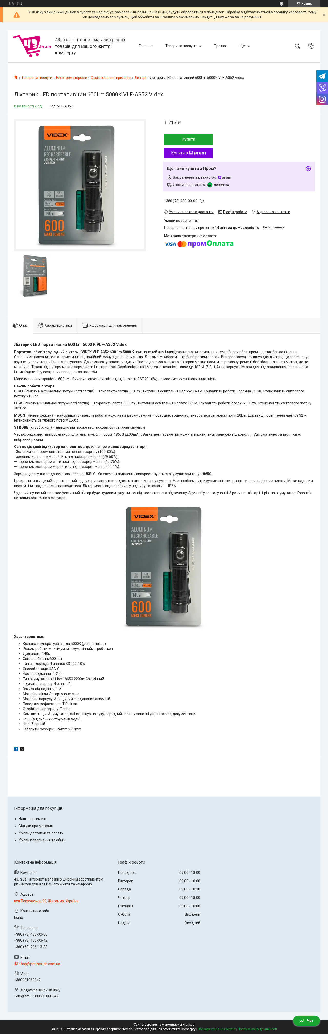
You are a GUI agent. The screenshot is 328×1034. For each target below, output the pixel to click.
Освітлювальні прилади (111, 78)
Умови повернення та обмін (42, 840)
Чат (310, 1021)
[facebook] (16, 750)
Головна (146, 46)
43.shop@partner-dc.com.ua (37, 964)
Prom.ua (188, 1024)
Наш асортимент (33, 819)
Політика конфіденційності (257, 1029)
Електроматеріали (71, 78)
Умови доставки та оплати (41, 833)
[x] (22, 750)
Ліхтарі (140, 78)
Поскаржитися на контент (216, 1029)
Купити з (179, 152)
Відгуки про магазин (36, 826)
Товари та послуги (180, 46)
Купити (188, 139)
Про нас (220, 46)
